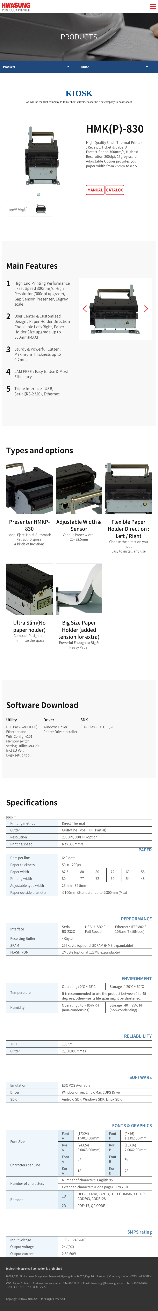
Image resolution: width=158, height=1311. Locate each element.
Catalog (114, 190)
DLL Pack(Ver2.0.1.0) (21, 726)
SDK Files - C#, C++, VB (97, 726)
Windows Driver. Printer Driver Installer (60, 729)
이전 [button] (84, 309)
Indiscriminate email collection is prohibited (34, 1268)
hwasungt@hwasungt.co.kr (107, 1283)
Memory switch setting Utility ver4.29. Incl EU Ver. (23, 745)
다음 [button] (146, 309)
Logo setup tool (18, 754)
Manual (95, 190)
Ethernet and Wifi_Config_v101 (19, 734)
